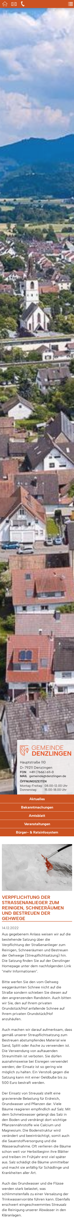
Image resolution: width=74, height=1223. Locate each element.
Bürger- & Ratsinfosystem (37, 832)
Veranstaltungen (37, 824)
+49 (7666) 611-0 (41, 772)
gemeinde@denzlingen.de (47, 776)
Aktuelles (37, 799)
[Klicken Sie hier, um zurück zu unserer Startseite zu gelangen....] (45, 754)
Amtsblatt (37, 815)
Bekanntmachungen (37, 807)
